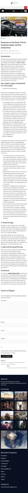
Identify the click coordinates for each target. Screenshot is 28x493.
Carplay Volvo (18, 53)
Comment (4, 300)
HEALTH (3, 471)
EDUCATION (4, 455)
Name (3, 322)
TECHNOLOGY (4, 463)
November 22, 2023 (14, 50)
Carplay (13, 53)
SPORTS (3, 477)
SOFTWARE (4, 466)
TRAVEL (4, 38)
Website (3, 338)
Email (2, 330)
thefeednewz (5, 50)
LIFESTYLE (3, 474)
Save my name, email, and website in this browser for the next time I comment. (13, 352)
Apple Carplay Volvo (6, 53)
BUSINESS (3, 458)
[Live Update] (25, 7)
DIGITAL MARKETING (6, 469)
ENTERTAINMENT (5, 461)
